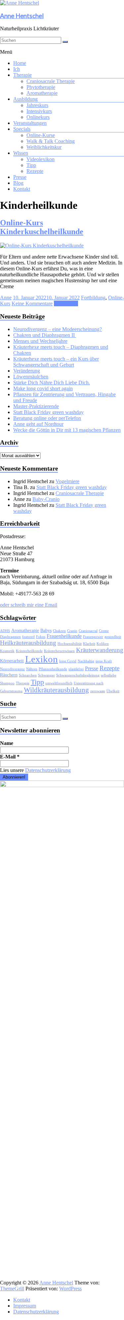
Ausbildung (25, 99)
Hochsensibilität (70, 644)
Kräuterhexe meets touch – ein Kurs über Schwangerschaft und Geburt (56, 362)
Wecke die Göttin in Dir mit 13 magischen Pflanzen (67, 430)
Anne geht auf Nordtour (38, 424)
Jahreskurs (37, 105)
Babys (46, 630)
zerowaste (97, 691)
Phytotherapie (40, 87)
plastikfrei (76, 669)
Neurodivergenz (12, 669)
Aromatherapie (42, 93)
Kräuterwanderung (99, 649)
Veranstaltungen (30, 123)
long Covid (67, 661)
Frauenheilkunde (64, 636)
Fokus (40, 637)
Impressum (24, 1305)
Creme (104, 631)
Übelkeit (112, 691)
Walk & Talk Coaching (50, 141)
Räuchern (9, 675)
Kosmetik (7, 651)
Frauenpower (93, 637)
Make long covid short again (43, 388)
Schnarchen (28, 675)
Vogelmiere (67, 481)
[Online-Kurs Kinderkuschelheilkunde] (42, 245)
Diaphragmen (10, 637)
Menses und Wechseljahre (40, 341)
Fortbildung (93, 297)
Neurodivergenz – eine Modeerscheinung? (57, 329)
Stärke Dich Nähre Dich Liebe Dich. (51, 382)
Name (6, 743)
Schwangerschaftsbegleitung (78, 675)
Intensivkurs (39, 111)
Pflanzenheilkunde (53, 669)
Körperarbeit (12, 660)
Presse (19, 177)
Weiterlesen (66, 303)
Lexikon (41, 659)
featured (28, 637)
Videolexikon (40, 159)
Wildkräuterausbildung (56, 690)
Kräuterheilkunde (29, 651)
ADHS (5, 631)
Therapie (22, 75)
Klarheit (89, 644)
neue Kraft (104, 661)
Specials (21, 129)
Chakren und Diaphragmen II (44, 335)
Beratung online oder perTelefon (47, 418)
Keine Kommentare (32, 303)
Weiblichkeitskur (44, 147)
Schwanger (46, 675)
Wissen (20, 153)
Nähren (31, 669)
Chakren (59, 631)
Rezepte (34, 171)
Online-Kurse (40, 135)
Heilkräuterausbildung (28, 642)
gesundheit (112, 637)
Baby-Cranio (46, 499)
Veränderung (26, 370)
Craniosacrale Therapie (50, 81)
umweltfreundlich (58, 683)
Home (19, 63)
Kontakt (21, 189)
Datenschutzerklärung (48, 770)
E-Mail (10, 756)
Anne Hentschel (22, 15)
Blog (18, 183)
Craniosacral (88, 631)
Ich (16, 69)
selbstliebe (108, 675)
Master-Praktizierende (36, 406)
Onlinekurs (38, 117)
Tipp (31, 165)
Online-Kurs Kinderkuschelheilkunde (41, 227)
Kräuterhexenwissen (59, 651)
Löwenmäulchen (30, 376)
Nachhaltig (86, 661)
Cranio (72, 631)
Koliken (103, 644)
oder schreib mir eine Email (28, 605)
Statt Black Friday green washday (48, 412)
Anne (6, 297)
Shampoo (7, 683)
